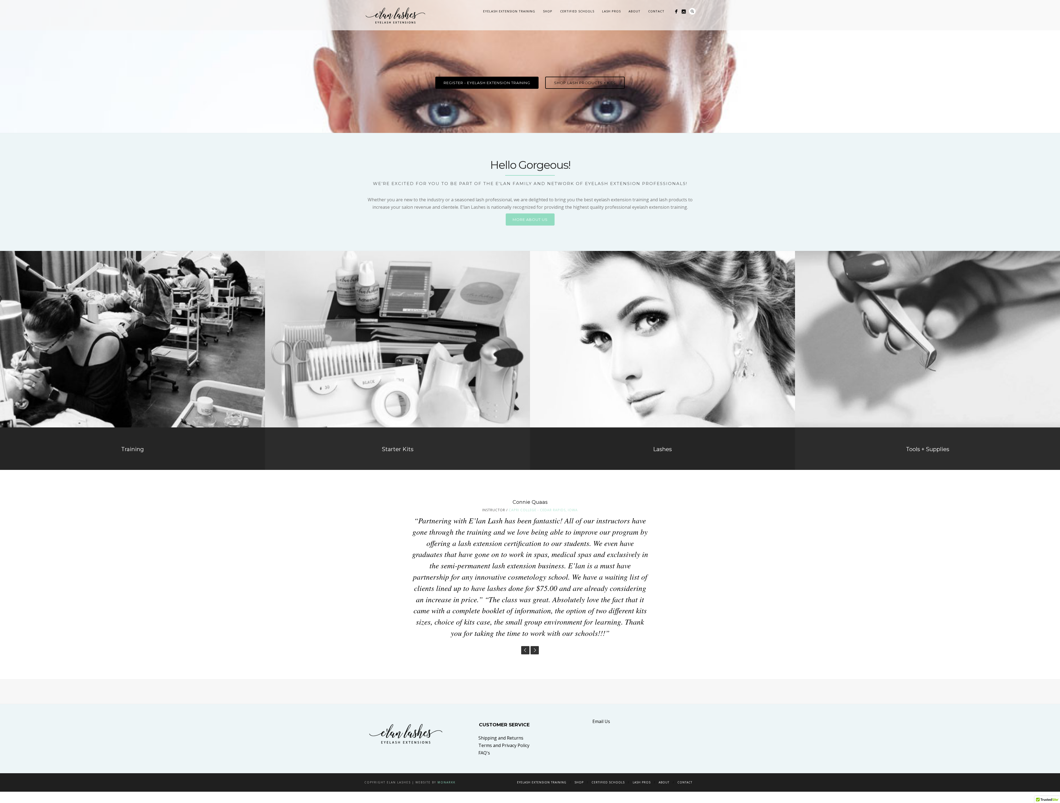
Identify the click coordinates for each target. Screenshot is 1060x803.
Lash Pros (611, 11)
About (634, 11)
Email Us (601, 667)
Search (692, 11)
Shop (547, 11)
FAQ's (484, 698)
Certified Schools (577, 11)
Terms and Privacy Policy (503, 691)
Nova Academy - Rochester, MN (546, 510)
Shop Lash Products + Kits (585, 83)
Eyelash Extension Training (509, 11)
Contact (656, 11)
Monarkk (446, 728)
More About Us (530, 219)
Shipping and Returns (500, 684)
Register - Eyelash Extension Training (487, 83)
